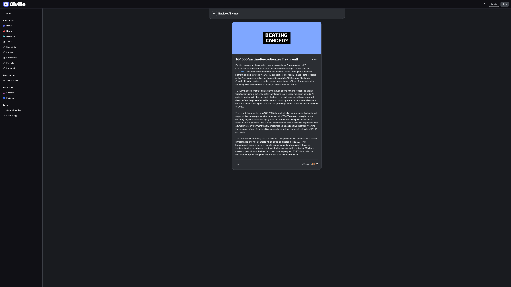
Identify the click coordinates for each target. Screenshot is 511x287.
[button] (21, 44)
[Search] (485, 4)
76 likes (305, 164)
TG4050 (239, 71)
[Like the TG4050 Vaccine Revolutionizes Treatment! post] (237, 164)
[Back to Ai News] (214, 13)
